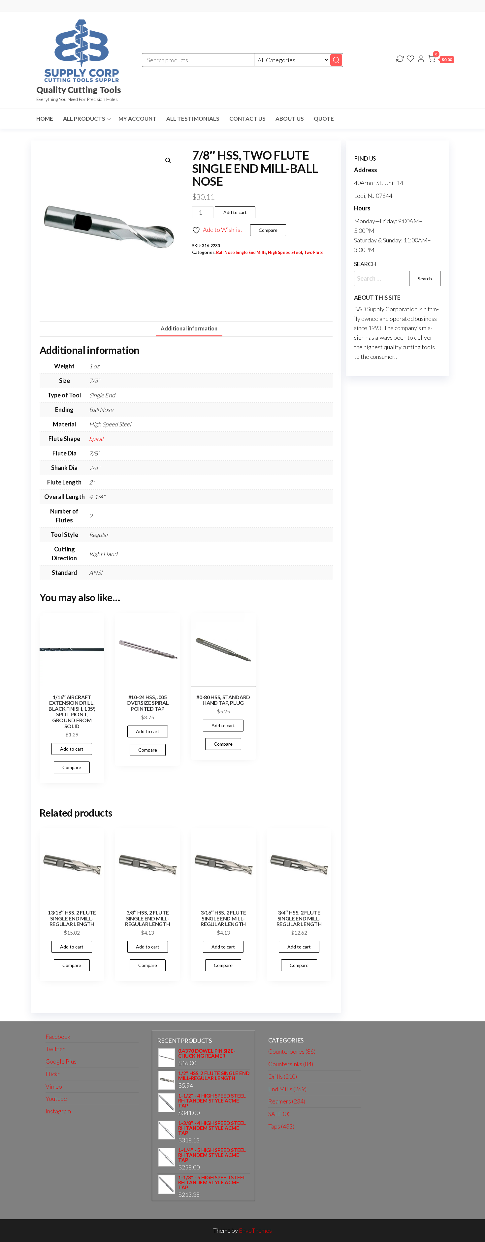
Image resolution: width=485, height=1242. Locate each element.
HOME (44, 118)
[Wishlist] (410, 59)
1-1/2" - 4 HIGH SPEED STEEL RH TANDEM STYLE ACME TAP (212, 1100)
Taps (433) (281, 1126)
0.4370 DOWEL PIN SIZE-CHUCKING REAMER (207, 1053)
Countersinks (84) (290, 1064)
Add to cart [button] (71, 749)
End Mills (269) (287, 1089)
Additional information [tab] (189, 328)
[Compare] (400, 59)
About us (289, 118)
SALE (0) (278, 1113)
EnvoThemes (255, 1230)
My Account (137, 118)
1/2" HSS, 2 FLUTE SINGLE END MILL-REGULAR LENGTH (213, 1076)
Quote (324, 118)
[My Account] (421, 59)
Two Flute (314, 252)
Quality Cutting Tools (78, 89)
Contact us (247, 118)
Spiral (96, 438)
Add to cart (235, 212)
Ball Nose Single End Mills (241, 252)
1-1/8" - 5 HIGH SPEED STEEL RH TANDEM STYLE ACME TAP (212, 1182)
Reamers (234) (286, 1101)
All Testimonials (192, 118)
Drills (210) (282, 1076)
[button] (441, 60)
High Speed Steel (285, 252)
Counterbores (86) (291, 1051)
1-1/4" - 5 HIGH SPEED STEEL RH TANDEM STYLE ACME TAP (212, 1155)
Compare (268, 230)
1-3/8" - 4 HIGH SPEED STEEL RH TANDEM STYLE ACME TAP (212, 1128)
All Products (84, 118)
